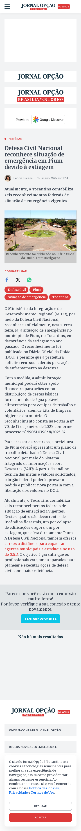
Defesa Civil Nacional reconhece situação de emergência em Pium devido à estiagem (34, 158)
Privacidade (18, 792)
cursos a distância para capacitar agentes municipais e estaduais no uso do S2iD (39, 549)
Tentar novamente (40, 618)
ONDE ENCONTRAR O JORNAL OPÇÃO (35, 730)
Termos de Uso (42, 792)
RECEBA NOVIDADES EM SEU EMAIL (33, 747)
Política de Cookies (44, 788)
